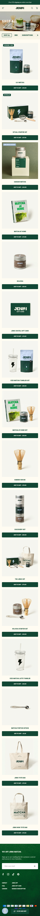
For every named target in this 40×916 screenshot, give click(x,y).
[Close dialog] (38, 449)
